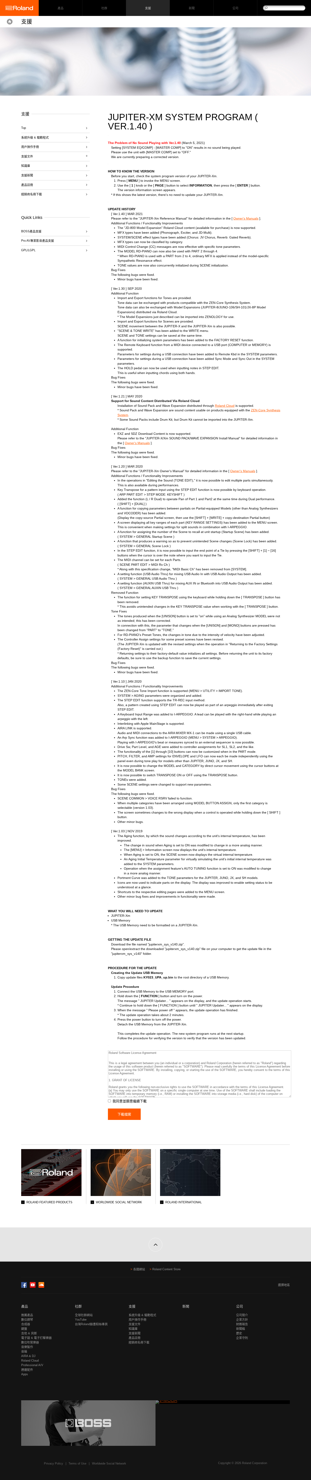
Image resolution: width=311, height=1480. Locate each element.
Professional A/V (32, 1365)
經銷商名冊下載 (31, 194)
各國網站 (139, 1269)
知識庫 (25, 165)
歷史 (239, 1333)
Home (10, 21)
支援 (148, 8)
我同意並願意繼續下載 (129, 1101)
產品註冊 (27, 185)
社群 (104, 8)
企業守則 (242, 1337)
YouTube (81, 1319)
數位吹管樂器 (30, 1342)
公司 (235, 8)
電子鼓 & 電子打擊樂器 (36, 1337)
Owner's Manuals (245, 218)
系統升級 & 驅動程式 (35, 137)
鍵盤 (24, 1328)
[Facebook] (24, 1286)
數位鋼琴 (27, 1319)
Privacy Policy (53, 1463)
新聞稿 (240, 1328)
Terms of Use (77, 1463)
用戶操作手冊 (30, 147)
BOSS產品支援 (31, 231)
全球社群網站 (84, 1315)
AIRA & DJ (28, 1356)
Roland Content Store (166, 1269)
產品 (24, 1306)
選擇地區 (284, 1285)
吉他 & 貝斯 (29, 1333)
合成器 (25, 1324)
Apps (24, 1374)
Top (23, 128)
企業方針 (242, 1319)
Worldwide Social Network (109, 1463)
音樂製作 (27, 1347)
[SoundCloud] (41, 1286)
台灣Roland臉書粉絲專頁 (91, 1324)
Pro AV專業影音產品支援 (37, 240)
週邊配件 (27, 1369)
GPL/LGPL (28, 250)
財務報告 (242, 1324)
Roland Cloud (225, 405)
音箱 (24, 1351)
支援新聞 (27, 175)
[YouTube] (33, 1286)
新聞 (191, 8)
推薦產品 (27, 1315)
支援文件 (134, 1324)
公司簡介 (242, 1315)
